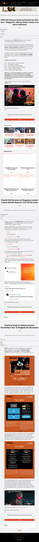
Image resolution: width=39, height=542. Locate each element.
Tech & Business (23, 2)
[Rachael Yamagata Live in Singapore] (19, 11)
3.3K (29, 172)
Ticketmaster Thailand (22, 507)
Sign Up (36, 2)
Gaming (18, 2)
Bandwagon (4, 3)
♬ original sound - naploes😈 (12, 236)
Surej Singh (5, 29)
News (12, 2)
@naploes (8, 232)
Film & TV (14, 2)
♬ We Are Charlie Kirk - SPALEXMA (17, 256)
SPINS (9, 172)
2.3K (13, 172)
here (13, 78)
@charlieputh (9, 244)
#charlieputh (25, 255)
